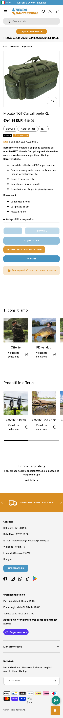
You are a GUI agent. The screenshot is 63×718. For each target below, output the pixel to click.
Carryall (10, 128)
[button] (57, 11)
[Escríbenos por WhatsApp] (56, 700)
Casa (5, 46)
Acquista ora (31, 240)
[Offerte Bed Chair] (44, 403)
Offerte (16, 347)
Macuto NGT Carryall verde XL (22, 46)
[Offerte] (16, 330)
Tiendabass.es (16, 568)
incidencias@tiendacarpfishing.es (30, 540)
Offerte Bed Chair (44, 420)
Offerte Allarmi (16, 420)
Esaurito (42, 230)
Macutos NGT (28, 128)
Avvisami (31, 258)
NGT (43, 128)
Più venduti (43, 347)
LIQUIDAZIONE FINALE (31, 31)
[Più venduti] (44, 330)
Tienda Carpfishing (17, 710)
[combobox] (31, 21)
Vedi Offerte (31, 480)
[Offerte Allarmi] (16, 403)
